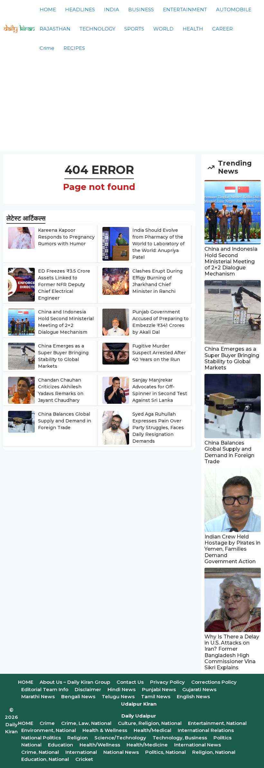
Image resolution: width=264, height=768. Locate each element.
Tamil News (155, 696)
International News (197, 745)
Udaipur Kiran (138, 704)
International (81, 752)
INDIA (111, 9)
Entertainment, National (217, 723)
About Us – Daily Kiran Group (75, 682)
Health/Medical (152, 730)
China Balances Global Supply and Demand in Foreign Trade (64, 420)
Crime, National (40, 752)
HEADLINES (80, 9)
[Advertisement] (132, 106)
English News (193, 696)
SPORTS (134, 29)
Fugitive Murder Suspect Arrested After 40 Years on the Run (159, 352)
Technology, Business (180, 738)
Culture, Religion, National (150, 723)
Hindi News (122, 689)
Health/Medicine (147, 745)
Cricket (84, 759)
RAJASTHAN (55, 29)
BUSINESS (141, 9)
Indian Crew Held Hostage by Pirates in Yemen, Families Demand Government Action (232, 549)
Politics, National (165, 752)
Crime (47, 48)
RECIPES (74, 48)
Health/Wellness (100, 745)
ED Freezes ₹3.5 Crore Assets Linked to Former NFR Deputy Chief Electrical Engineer (64, 284)
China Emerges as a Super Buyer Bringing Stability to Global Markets (231, 358)
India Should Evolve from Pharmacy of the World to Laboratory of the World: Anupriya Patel (158, 243)
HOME (48, 9)
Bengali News (78, 696)
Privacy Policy (167, 682)
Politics (222, 738)
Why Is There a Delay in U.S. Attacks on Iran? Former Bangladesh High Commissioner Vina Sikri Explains (231, 652)
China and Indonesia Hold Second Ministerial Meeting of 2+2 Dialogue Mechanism (231, 261)
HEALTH (193, 29)
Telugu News (118, 696)
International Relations (206, 730)
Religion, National (213, 752)
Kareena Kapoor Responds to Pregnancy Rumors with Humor (66, 237)
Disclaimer (88, 689)
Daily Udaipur (138, 716)
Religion (77, 738)
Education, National (45, 759)
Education (60, 745)
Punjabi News (159, 689)
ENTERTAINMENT (185, 9)
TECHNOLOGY (97, 29)
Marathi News (38, 696)
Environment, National (48, 730)
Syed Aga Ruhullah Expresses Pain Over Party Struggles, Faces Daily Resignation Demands (158, 427)
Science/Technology (120, 738)
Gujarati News (199, 689)
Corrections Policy (214, 682)
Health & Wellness (104, 730)
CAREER (222, 29)
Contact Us (130, 682)
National (31, 745)
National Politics (41, 738)
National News (121, 752)
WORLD (163, 29)
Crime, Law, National (86, 723)
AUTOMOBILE (233, 9)
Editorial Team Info (44, 689)
